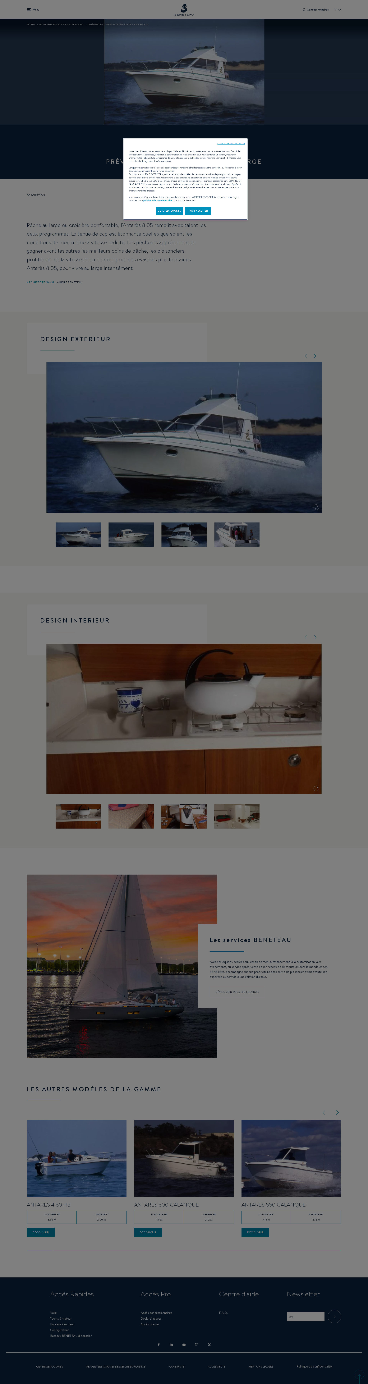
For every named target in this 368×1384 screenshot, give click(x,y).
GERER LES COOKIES (169, 210)
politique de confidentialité (157, 200)
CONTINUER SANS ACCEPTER (231, 143)
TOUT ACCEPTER (198, 210)
